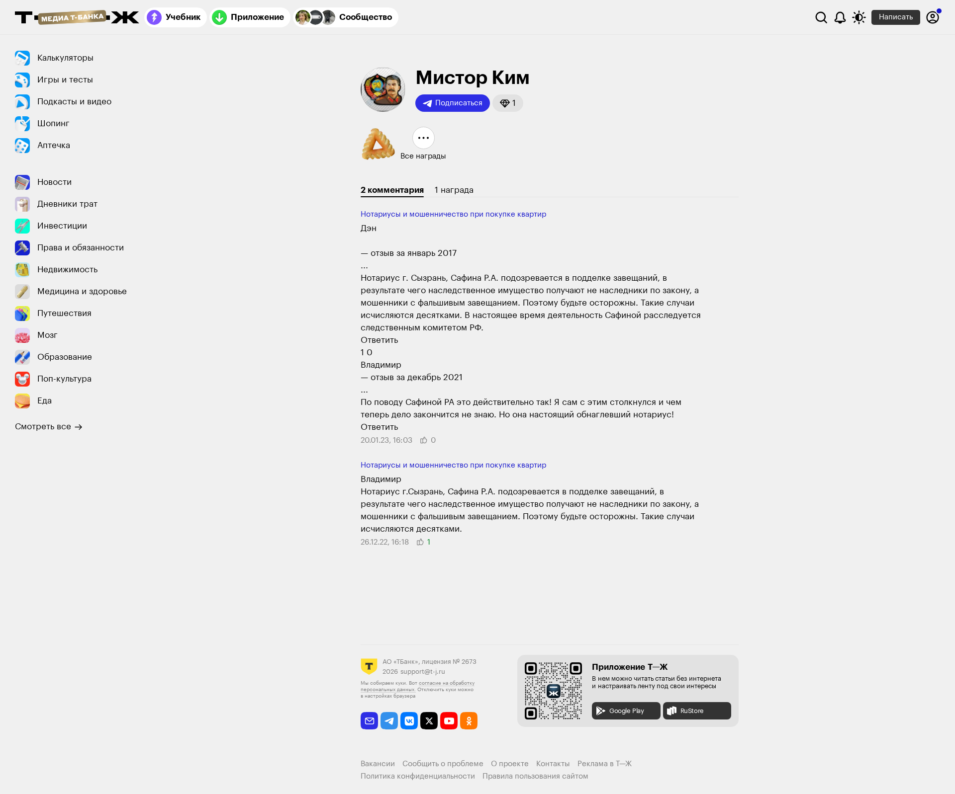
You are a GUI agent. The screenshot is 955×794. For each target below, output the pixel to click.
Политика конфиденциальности (418, 776)
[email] (369, 720)
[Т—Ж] (77, 18)
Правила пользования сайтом (535, 776)
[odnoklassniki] (469, 720)
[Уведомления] (840, 17)
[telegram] (389, 720)
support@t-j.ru (422, 671)
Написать (896, 17)
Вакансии (378, 764)
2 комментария (392, 190)
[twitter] (429, 720)
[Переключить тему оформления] (859, 17)
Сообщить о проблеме (442, 764)
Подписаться (458, 103)
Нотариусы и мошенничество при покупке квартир (453, 214)
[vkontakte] (409, 720)
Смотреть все (43, 426)
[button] (507, 103)
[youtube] (449, 720)
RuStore (692, 711)
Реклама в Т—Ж (604, 764)
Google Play (626, 711)
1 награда (454, 190)
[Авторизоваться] (932, 17)
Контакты (553, 764)
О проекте (510, 764)
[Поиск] (821, 17)
